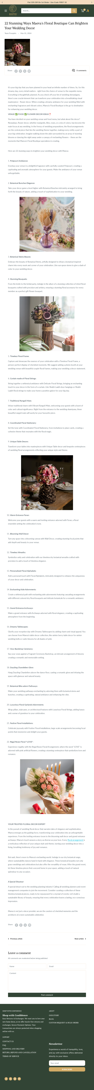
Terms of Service (11, 1056)
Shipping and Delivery (14, 1049)
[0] (82, 10)
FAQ (4, 1045)
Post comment (47, 995)
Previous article (16, 939)
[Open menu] (6, 11)
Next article (79, 939)
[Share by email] (29, 71)
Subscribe (67, 1069)
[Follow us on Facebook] (6, 1078)
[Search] (74, 10)
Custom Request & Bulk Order (64, 1022)
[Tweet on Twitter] (24, 71)
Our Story (54, 1015)
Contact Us (8, 1041)
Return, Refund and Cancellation (19, 1052)
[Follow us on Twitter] (10, 1078)
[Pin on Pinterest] (20, 71)
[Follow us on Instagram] (15, 1078)
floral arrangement (76, 840)
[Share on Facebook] (16, 71)
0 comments (81, 70)
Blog (51, 1019)
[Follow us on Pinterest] (19, 1078)
